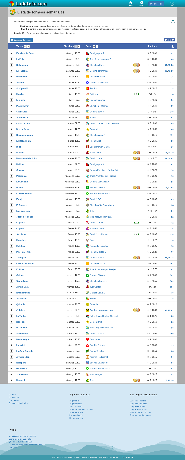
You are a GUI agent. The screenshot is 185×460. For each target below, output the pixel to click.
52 (172, 217)
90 (172, 211)
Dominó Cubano (97, 222)
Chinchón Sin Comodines (102, 205)
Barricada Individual (99, 246)
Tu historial (14, 397)
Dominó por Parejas (99, 71)
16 (172, 147)
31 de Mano (22, 374)
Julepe (93, 117)
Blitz (18, 147)
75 (172, 77)
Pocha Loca (95, 141)
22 (172, 304)
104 (172, 287)
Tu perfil (12, 394)
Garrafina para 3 (97, 293)
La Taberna (21, 71)
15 (172, 176)
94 (172, 205)
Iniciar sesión (156, 4)
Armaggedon (22, 357)
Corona (20, 170)
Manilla (20, 94)
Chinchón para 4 (97, 135)
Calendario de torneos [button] (22, 40)
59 (169, 65)
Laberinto (21, 345)
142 (172, 275)
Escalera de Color (25, 53)
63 (166, 188)
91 (172, 53)
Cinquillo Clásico (97, 77)
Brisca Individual (97, 100)
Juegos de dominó (138, 403)
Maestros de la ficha (26, 158)
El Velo (19, 188)
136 (172, 234)
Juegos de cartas (138, 401)
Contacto (13, 447)
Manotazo (21, 240)
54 (166, 65)
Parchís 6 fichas (97, 345)
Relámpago (22, 65)
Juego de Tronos (24, 217)
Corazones (95, 339)
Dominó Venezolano (99, 182)
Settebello (21, 298)
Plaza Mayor (22, 106)
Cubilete (20, 310)
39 (172, 152)
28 (166, 158)
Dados (133, 412)
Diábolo (20, 152)
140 (172, 112)
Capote (20, 228)
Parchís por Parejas (99, 82)
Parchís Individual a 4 (100, 193)
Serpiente (21, 234)
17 (169, 380)
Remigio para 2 (97, 53)
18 (166, 152)
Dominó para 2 (97, 158)
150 (172, 333)
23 (172, 71)
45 (172, 123)
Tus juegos (14, 400)
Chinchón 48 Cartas (99, 106)
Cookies (114, 457)
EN (127, 457)
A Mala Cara (22, 287)
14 (172, 94)
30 (172, 293)
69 (172, 199)
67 (172, 118)
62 (172, 164)
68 (172, 188)
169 (172, 281)
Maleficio (20, 246)
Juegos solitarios (137, 406)
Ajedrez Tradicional (99, 357)
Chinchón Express (98, 65)
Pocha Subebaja (97, 351)
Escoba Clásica (97, 188)
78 (172, 88)
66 (172, 363)
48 (166, 71)
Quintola (20, 304)
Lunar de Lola (23, 123)
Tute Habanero (97, 228)
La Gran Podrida (24, 351)
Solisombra (22, 333)
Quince (20, 275)
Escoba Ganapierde (99, 363)
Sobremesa (22, 117)
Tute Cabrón (95, 152)
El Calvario (21, 205)
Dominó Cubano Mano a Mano (104, 123)
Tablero (140, 412)
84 (172, 369)
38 (172, 240)
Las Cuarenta (23, 211)
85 (172, 316)
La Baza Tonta (23, 141)
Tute (92, 211)
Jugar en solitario (77, 412)
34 (172, 351)
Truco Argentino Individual (102, 328)
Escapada (21, 363)
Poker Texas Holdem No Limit (104, 316)
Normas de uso (76, 418)
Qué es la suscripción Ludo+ (22, 442)
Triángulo (21, 258)
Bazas (148, 412)
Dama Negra (22, 339)
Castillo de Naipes (25, 263)
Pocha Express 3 (98, 252)
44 (169, 158)
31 (172, 339)
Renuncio (21, 380)
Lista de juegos (76, 415)
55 (172, 182)
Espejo (19, 199)
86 (172, 59)
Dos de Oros (22, 129)
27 (166, 258)
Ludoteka (26, 4)
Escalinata (21, 77)
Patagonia (21, 176)
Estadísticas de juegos (140, 415)
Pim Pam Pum (23, 252)
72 (169, 188)
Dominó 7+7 (95, 199)
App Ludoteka (75, 406)
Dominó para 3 (97, 112)
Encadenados (23, 293)
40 (169, 71)
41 (172, 310)
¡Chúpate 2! (22, 88)
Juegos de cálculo (138, 409)
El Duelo (20, 100)
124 (172, 82)
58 (172, 374)
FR (132, 457)
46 (172, 129)
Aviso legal (105, 457)
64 (172, 158)
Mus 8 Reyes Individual (101, 217)
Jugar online (75, 401)
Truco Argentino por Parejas (103, 176)
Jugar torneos (75, 403)
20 (169, 152)
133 (172, 193)
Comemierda (96, 129)
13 (172, 170)
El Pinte (20, 269)
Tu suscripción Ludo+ (18, 403)
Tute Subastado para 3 (100, 59)
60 (172, 252)
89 (172, 106)
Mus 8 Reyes (96, 374)
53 (172, 65)
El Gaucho (21, 328)
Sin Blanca (21, 112)
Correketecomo (24, 193)
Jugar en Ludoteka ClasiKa (81, 409)
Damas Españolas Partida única (105, 170)
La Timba (21, 316)
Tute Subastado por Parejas (103, 269)
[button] (25, 46)
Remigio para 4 (97, 164)
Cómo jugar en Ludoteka (20, 439)
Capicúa (20, 222)
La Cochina (22, 182)
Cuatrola (94, 304)
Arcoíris (20, 82)
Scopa (93, 298)
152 (172, 135)
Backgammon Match (100, 147)
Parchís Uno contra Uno (101, 310)
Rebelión (20, 322)
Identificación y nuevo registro (22, 436)
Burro (92, 240)
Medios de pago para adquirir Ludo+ (25, 444)
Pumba (93, 88)
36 (172, 228)
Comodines (22, 281)
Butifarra (94, 94)
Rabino (20, 164)
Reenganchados (24, 135)
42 (172, 223)
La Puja (20, 59)
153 (172, 263)
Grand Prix (21, 368)
